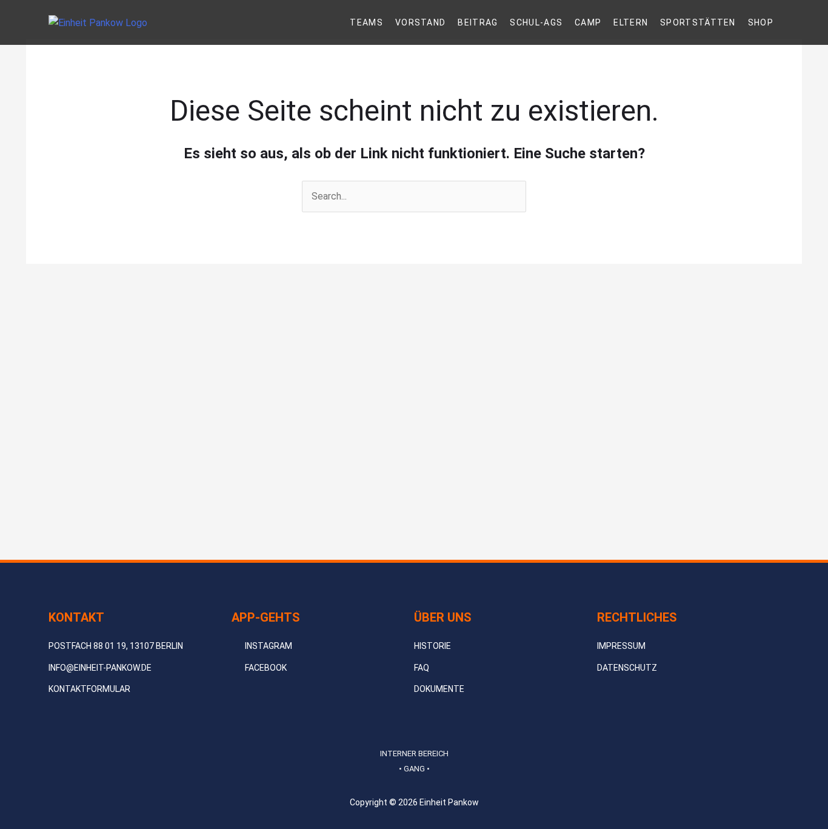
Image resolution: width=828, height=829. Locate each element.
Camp (588, 22)
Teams (366, 22)
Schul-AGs (536, 22)
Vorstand (420, 22)
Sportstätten (698, 22)
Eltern (630, 22)
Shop (760, 22)
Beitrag (478, 22)
